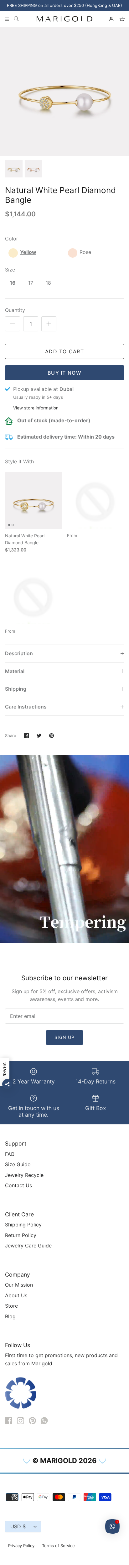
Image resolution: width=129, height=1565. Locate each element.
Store (11, 1306)
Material (14, 671)
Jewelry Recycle (24, 1175)
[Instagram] (20, 1420)
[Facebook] (8, 1420)
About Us (16, 1295)
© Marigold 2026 (64, 1461)
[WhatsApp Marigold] (44, 1420)
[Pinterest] (32, 1420)
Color (11, 238)
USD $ (18, 1526)
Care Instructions (26, 706)
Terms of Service (58, 1545)
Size (10, 269)
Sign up (64, 1037)
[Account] (108, 19)
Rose (85, 252)
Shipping (15, 689)
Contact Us (18, 1185)
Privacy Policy (21, 1545)
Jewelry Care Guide (28, 1245)
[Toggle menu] (7, 19)
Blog (10, 1316)
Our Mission (19, 1285)
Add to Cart (64, 351)
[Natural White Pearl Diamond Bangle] (33, 500)
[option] (64, 91)
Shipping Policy (23, 1224)
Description (19, 653)
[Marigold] (64, 18)
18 (48, 283)
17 (30, 283)
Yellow (28, 252)
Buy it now (64, 373)
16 (13, 283)
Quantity (15, 310)
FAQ (9, 1154)
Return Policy (20, 1235)
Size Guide (17, 1164)
